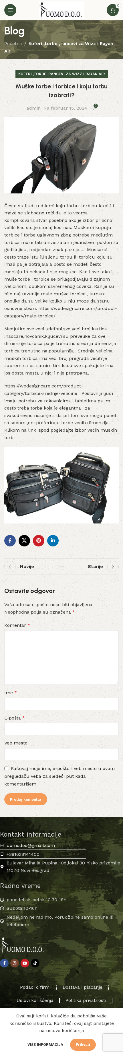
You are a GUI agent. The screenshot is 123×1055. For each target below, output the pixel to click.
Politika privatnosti (86, 1000)
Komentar (17, 625)
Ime (10, 692)
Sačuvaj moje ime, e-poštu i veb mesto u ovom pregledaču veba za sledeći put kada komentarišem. (59, 776)
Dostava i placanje (82, 987)
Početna (13, 43)
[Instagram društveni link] (14, 963)
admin (34, 108)
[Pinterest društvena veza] (38, 540)
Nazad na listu (61, 566)
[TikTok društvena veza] (35, 963)
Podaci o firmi (35, 987)
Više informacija (45, 1044)
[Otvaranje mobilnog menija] (10, 10)
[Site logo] (61, 9)
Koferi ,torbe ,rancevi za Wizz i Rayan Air (61, 74)
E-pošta (14, 718)
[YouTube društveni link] (25, 963)
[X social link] (24, 540)
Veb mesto (15, 743)
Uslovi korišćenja (35, 1000)
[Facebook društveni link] (10, 540)
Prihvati (83, 1044)
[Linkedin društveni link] (53, 540)
